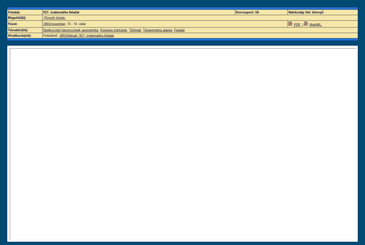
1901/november (54, 24)
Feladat (179, 30)
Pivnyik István (54, 18)
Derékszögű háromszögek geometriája (70, 30)
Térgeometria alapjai (157, 30)
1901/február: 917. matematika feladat (86, 35)
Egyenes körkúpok (113, 30)
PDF (297, 25)
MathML (315, 25)
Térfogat (135, 30)
